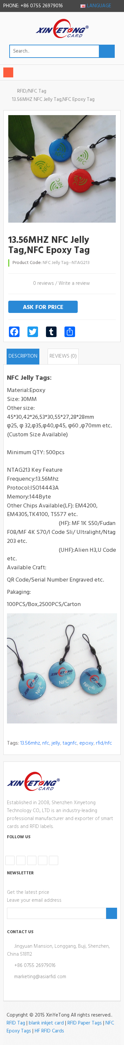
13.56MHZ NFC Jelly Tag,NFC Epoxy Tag (53, 100)
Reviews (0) (63, 356)
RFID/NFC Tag (31, 91)
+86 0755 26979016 (35, 966)
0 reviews (43, 283)
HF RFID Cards (49, 1031)
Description (23, 356)
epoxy (86, 743)
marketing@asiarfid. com (40, 977)
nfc (45, 743)
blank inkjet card (46, 1023)
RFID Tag (16, 1023)
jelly (56, 743)
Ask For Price (43, 307)
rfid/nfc (104, 743)
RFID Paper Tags (84, 1023)
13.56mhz (30, 743)
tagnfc (69, 743)
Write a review (74, 283)
